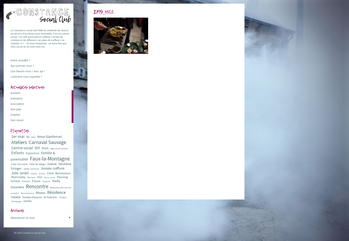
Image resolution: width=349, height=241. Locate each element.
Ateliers (19, 142)
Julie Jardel (20, 173)
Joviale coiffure (53, 168)
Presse (36, 181)
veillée (27, 201)
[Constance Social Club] (38, 21)
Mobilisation (63, 173)
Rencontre (37, 186)
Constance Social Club (33, 232)
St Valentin (50, 197)
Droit (45, 148)
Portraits (26, 181)
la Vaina (42, 173)
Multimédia (18, 177)
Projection (46, 181)
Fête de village (37, 164)
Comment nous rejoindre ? (26, 76)
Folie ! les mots (19, 164)
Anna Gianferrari (49, 136)
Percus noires (49, 177)
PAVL (39, 177)
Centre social (22, 147)
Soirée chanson (32, 197)
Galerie (52, 164)
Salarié (15, 197)
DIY (37, 147)
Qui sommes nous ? (22, 65)
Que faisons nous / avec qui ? (28, 71)
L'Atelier (34, 173)
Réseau (40, 193)
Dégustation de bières (59, 148)
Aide (33, 137)
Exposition (32, 153)
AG (27, 137)
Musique (31, 177)
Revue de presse (27, 193)
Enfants (17, 152)
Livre (50, 173)
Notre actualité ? (20, 60)
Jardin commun (31, 168)
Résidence (56, 192)
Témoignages (16, 201)
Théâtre (63, 197)
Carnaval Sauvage (47, 142)
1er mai (18, 136)
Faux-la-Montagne (50, 158)
